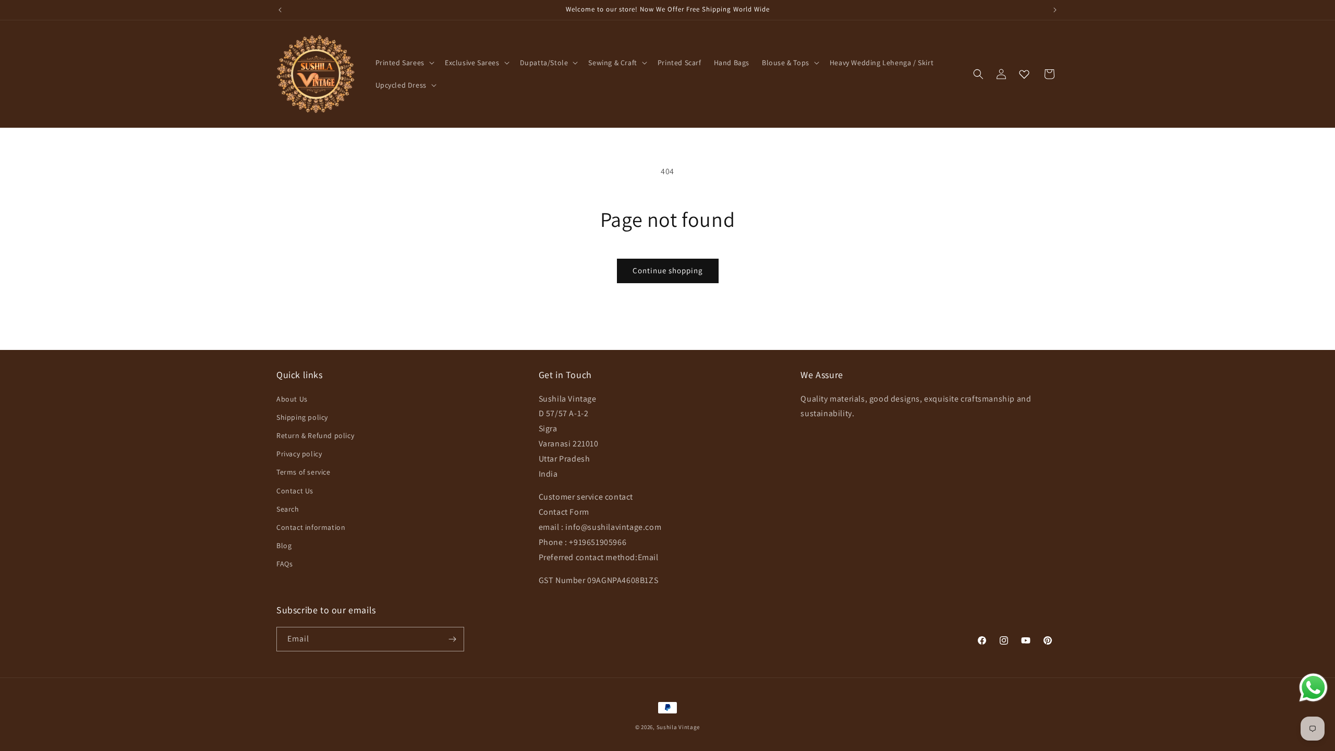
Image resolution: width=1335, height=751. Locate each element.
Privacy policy (299, 453)
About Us (292, 399)
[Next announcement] (1054, 10)
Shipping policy (302, 417)
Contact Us (294, 490)
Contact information (310, 527)
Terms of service (303, 472)
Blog (284, 545)
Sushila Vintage (678, 727)
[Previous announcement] (280, 10)
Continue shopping (668, 270)
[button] (404, 63)
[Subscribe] (452, 639)
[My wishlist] (1024, 74)
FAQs (284, 563)
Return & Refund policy (315, 435)
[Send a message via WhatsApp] (1313, 687)
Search (287, 509)
